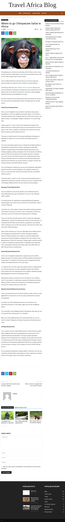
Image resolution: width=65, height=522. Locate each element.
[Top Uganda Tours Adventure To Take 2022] (7, 415)
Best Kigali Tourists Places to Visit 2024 (54, 85)
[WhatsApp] (14, 33)
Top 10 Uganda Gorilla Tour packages (53, 45)
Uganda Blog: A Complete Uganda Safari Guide (55, 89)
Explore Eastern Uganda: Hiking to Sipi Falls (55, 63)
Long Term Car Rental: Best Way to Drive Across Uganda (36, 507)
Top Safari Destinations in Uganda (53, 71)
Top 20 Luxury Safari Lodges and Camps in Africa (54, 80)
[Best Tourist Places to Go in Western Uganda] (36, 415)
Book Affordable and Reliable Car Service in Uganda (54, 93)
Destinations (26, 13)
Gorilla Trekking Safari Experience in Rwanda (55, 33)
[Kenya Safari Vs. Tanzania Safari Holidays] (26, 499)
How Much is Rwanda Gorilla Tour (54, 41)
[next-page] (5, 426)
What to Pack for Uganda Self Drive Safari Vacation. (33, 384)
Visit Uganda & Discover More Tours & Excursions (53, 37)
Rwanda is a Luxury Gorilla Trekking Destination (52, 98)
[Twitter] (6, 33)
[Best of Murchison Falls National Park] (21, 415)
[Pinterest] (10, 33)
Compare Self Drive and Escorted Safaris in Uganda (10, 384)
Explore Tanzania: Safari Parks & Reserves (54, 107)
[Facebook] (3, 33)
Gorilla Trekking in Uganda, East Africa (54, 54)
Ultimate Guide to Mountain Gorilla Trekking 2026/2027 (53, 29)
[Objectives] (26, 492)
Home (20, 13)
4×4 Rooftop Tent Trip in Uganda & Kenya (54, 102)
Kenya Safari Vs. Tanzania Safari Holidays (35, 499)
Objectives (33, 491)
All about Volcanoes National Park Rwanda (55, 24)
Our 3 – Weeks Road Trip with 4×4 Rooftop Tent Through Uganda (55, 58)
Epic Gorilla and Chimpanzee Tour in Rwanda (55, 67)
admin (4, 29)
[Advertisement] (21, 361)
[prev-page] (2, 426)
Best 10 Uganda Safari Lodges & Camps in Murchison (54, 76)
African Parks (36, 13)
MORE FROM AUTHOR (21, 407)
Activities (43, 13)
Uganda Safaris (9, 17)
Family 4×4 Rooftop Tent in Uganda (53, 49)
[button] (62, 13)
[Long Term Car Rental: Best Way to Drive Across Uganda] (26, 507)
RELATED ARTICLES (7, 407)
